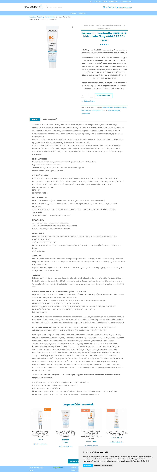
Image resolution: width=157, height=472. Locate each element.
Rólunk (105, 1)
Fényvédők (124, 107)
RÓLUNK (73, 467)
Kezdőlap (32, 17)
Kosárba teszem (103, 95)
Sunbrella (107, 25)
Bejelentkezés (113, 1)
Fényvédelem (50, 17)
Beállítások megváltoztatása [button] (103, 465)
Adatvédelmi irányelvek (141, 461)
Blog (90, 1)
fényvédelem (111, 110)
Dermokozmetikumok (107, 107)
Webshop (73, 13)
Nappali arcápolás (86, 110)
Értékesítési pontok (125, 8)
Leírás (35, 119)
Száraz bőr (100, 110)
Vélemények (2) (50, 119)
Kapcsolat (97, 1)
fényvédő (117, 110)
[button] (72, 27)
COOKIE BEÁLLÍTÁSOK (77, 470)
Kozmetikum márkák (94, 25)
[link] (141, 461)
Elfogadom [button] (87, 465)
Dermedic (81, 13)
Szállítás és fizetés (125, 1)
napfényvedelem (85, 113)
